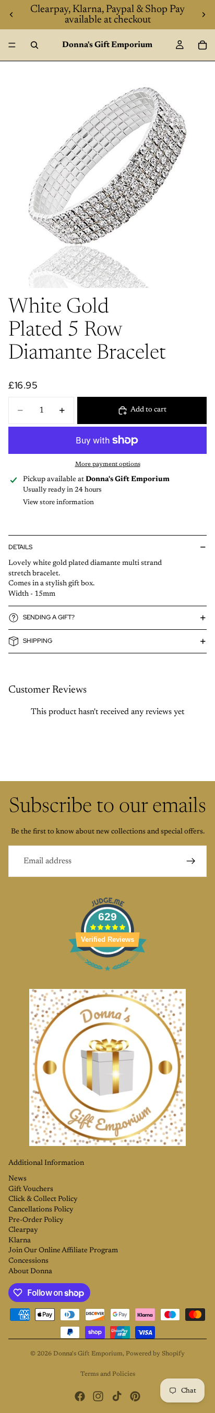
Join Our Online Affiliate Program (63, 1250)
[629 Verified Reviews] (107, 977)
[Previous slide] (11, 14)
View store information (58, 502)
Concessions (28, 1261)
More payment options (107, 464)
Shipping (37, 641)
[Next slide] (203, 14)
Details (20, 547)
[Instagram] (98, 1396)
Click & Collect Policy (43, 1199)
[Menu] (12, 45)
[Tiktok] (117, 1396)
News (17, 1179)
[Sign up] (191, 861)
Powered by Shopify (155, 1354)
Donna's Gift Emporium (88, 1354)
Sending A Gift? (49, 617)
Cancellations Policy (41, 1210)
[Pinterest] (135, 1396)
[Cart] (202, 45)
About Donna (30, 1271)
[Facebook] (80, 1396)
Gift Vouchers (30, 1189)
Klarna (19, 1240)
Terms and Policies (107, 1374)
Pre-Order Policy (36, 1220)
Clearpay (23, 1230)
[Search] (34, 45)
